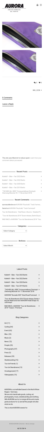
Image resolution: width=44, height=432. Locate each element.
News (8, 341)
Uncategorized (11, 371)
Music (8, 338)
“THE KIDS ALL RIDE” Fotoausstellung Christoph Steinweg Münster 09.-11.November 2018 (19, 192)
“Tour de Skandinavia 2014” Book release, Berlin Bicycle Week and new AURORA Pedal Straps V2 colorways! (22, 300)
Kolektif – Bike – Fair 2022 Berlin (13, 180)
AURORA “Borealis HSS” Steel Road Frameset (21, 295)
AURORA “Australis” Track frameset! (29, 205)
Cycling (9, 327)
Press (8, 352)
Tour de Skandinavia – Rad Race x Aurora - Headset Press (22, 212)
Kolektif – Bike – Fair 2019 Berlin (13, 187)
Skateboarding (11, 360)
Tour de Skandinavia (13, 367)
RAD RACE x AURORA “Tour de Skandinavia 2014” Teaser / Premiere (20, 307)
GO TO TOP (20, 428)
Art (7, 323)
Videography (11, 375)
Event (8, 330)
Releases (9, 356)
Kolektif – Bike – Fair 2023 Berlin (13, 176)
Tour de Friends (11, 364)
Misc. (8, 334)
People (9, 345)
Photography (11, 349)
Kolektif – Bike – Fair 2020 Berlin (13, 184)
